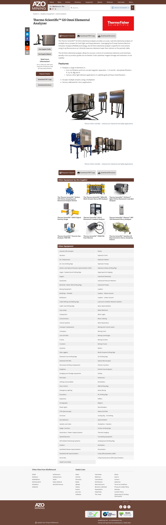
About (116, 474)
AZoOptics (35, 484)
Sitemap (117, 489)
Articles (78, 477)
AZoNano (35, 477)
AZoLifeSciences (58, 484)
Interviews (98, 474)
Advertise (117, 482)
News (77, 474)
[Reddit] (27, 48)
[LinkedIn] (27, 34)
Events (78, 489)
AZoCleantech (36, 482)
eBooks (78, 484)
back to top (126, 501)
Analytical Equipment (47, 14)
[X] (27, 43)
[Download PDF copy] (27, 29)
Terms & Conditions (120, 484)
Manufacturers (100, 484)
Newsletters (99, 489)
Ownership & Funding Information (121, 495)
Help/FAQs (98, 492)
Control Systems (61, 14)
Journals (78, 492)
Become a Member (101, 487)
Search (116, 477)
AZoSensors (56, 474)
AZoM (34, 474)
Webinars (98, 477)
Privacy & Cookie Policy (121, 487)
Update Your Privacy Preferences (47, 522)
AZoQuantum (57, 477)
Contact (116, 479)
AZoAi (54, 479)
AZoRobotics (36, 479)
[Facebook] (27, 39)
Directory (78, 2)
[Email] (27, 52)
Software (78, 494)
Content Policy (119, 492)
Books (77, 482)
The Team (98, 494)
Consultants (99, 479)
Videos (78, 487)
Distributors (99, 482)
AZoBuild (35, 487)
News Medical (57, 482)
